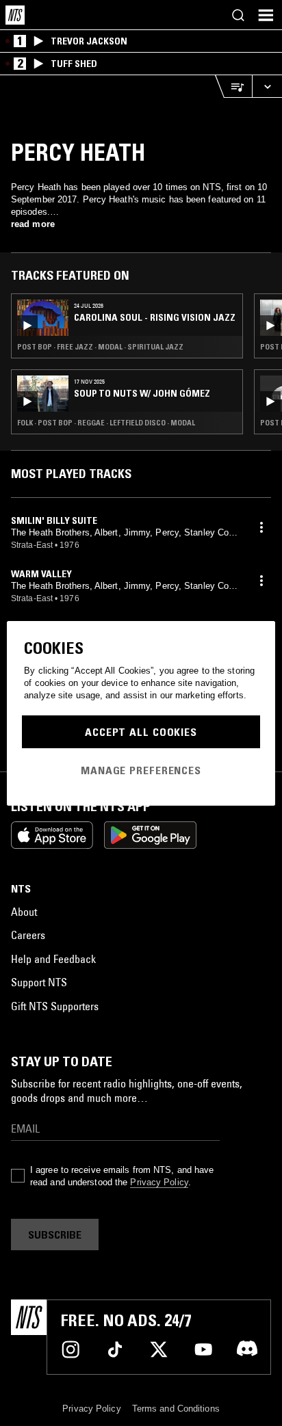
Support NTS (39, 982)
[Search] (238, 15)
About (24, 912)
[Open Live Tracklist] (233, 86)
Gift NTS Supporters (55, 1006)
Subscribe (54, 1234)
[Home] (15, 15)
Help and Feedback (53, 959)
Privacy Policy (159, 1182)
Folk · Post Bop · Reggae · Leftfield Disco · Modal (106, 422)
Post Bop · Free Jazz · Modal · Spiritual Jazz (100, 347)
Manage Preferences (141, 770)
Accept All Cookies (141, 732)
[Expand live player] (267, 86)
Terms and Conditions (176, 1408)
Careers (28, 935)
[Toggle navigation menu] (266, 15)
